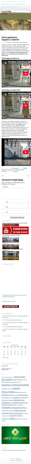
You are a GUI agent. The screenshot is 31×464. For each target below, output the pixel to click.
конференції (24, 392)
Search (8, 11)
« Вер (3, 357)
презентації (20, 405)
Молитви (11, 4)
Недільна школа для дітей (9, 301)
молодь (11, 397)
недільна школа (7, 400)
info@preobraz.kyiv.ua (7, 368)
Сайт (7, 212)
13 (14, 351)
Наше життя (15, 168)
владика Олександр (12, 384)
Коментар (5, 186)
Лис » (7, 357)
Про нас (3, 1)
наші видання (23, 397)
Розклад (8, 1)
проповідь (10, 169)
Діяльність (23, 1)
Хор (18, 1)
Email (8, 207)
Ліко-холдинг (5, 450)
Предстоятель (17, 379)
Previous (3, 176)
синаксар (18, 413)
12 (11, 351)
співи (12, 415)
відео (26, 384)
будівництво (8, 382)
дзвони (4, 389)
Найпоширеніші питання (19, 4)
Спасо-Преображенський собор (14, 12)
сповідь (8, 415)
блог (3, 382)
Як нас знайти (8, 7)
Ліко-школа (23, 450)
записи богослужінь (11, 389)
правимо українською (9, 405)
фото (12, 418)
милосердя (23, 395)
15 (21, 351)
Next (28, 176)
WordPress (18, 458)
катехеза (18, 392)
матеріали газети (13, 395)
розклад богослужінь (8, 410)
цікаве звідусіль (24, 418)
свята (17, 410)
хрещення (18, 418)
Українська (15, 7)
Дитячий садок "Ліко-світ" (14, 450)
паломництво (19, 399)
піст (25, 407)
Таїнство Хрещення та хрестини (14, 326)
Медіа (3, 7)
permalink (15, 171)
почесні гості (23, 402)
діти (7, 388)
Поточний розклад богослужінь (14, 320)
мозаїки (6, 397)
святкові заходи (8, 413)
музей (15, 397)
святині (23, 410)
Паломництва (4, 4)
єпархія (3, 420)
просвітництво (18, 407)
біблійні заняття (16, 382)
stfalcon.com (19, 460)
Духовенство (13, 1)
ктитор (5, 394)
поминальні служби (9, 402)
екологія (10, 388)
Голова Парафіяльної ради (8, 377)
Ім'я (8, 202)
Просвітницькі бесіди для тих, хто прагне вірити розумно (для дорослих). (14, 295)
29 (21, 354)
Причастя (25, 379)
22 (21, 353)
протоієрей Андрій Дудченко (20, 42)
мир (3, 397)
